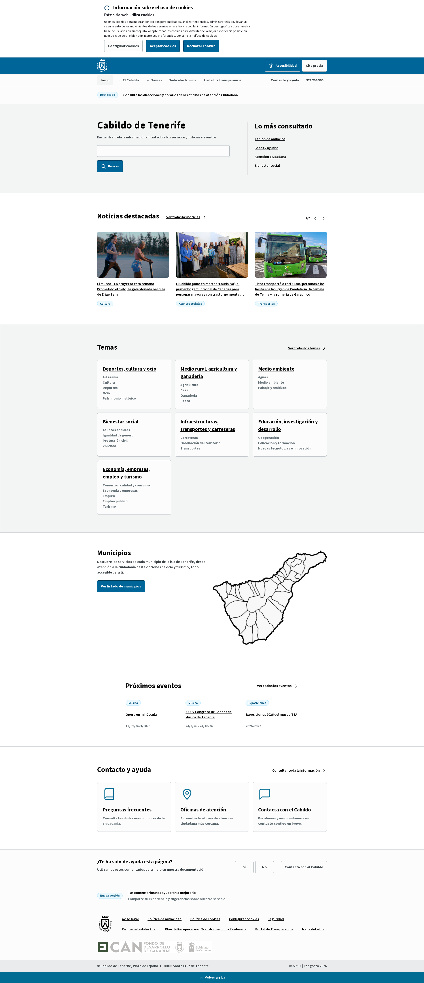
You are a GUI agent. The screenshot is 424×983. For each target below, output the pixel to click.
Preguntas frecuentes (127, 809)
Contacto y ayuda (285, 80)
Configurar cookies (123, 46)
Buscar (113, 166)
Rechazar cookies (201, 46)
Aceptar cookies (163, 46)
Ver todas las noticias (183, 217)
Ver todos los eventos (274, 685)
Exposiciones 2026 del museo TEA (271, 714)
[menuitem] (105, 80)
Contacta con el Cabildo (284, 809)
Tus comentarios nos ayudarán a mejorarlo (162, 892)
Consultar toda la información (296, 770)
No (264, 867)
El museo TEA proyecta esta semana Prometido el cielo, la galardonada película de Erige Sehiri (131, 289)
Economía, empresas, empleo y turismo (126, 473)
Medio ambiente (276, 369)
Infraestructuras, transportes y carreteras (207, 425)
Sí (244, 867)
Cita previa (314, 65)
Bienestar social (120, 421)
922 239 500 (314, 80)
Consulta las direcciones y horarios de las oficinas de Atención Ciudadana (180, 95)
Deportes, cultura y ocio (129, 369)
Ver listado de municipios (121, 586)
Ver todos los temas (304, 348)
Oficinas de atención (203, 809)
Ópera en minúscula (141, 714)
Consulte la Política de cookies (196, 36)
